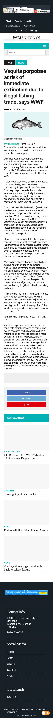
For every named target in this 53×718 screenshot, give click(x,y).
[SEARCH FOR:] (26, 52)
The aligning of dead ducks (20, 494)
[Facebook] (17, 30)
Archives (29, 21)
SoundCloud (11, 669)
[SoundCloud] (31, 30)
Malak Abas (13, 144)
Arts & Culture (12, 451)
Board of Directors (13, 26)
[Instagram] (26, 30)
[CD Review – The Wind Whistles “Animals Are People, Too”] (26, 437)
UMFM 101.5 (11, 697)
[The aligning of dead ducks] (26, 476)
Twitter (10, 657)
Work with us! (29, 26)
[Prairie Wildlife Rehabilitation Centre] (26, 512)
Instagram (11, 663)
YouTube (10, 675)
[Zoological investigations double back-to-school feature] (26, 548)
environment (20, 109)
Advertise (18, 21)
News (7, 527)
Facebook (10, 651)
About (8, 21)
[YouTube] (36, 30)
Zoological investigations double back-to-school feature (23, 567)
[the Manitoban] (26, 37)
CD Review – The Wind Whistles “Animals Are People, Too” (23, 456)
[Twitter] (21, 30)
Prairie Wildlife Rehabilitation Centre (26, 530)
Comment (9, 491)
